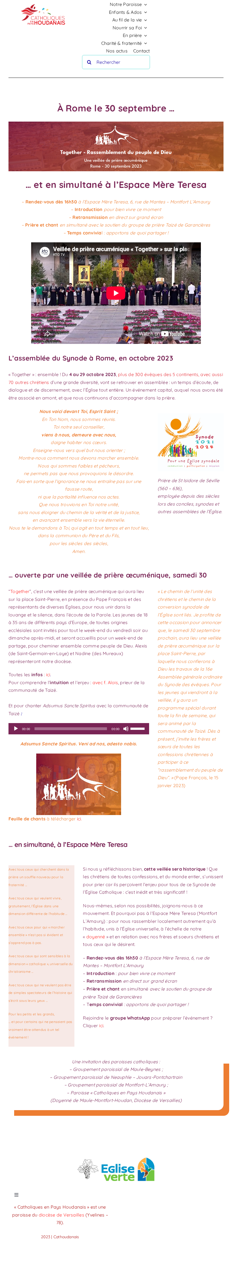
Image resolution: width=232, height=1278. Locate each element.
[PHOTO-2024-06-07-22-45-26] (116, 1157)
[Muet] (126, 729)
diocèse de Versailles (62, 1215)
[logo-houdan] (43, 3)
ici (48, 674)
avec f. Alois (105, 682)
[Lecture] (16, 729)
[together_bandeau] (116, 124)
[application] (78, 728)
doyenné (95, 936)
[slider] (138, 728)
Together (19, 591)
